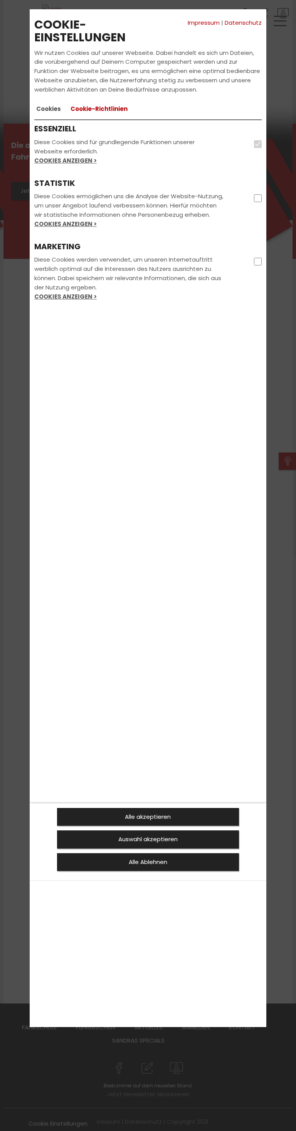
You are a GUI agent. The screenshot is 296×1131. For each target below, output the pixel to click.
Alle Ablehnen (148, 862)
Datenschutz (243, 23)
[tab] (48, 109)
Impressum (204, 23)
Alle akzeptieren (148, 817)
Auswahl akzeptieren (148, 839)
